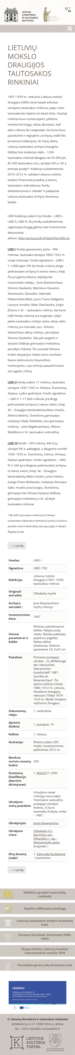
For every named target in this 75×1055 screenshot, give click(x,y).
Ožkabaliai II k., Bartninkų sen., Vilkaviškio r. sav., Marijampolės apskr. (47, 836)
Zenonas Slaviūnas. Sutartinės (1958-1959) (44, 937)
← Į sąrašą (16, 545)
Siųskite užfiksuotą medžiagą (45, 908)
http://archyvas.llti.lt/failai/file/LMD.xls (44, 238)
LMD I (12, 249)
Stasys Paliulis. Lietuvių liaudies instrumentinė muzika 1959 (45, 951)
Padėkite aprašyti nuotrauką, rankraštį (44, 894)
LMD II (12, 382)
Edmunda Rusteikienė (51, 854)
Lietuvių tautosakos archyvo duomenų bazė (45, 922)
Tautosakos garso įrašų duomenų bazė (44, 965)
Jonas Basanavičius (45, 823)
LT (66, 8)
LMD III (13, 443)
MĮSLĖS (41, 773)
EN (69, 11)
